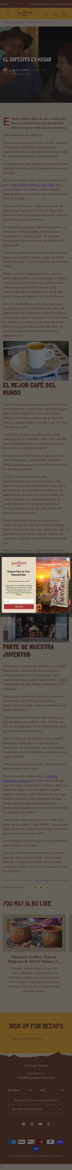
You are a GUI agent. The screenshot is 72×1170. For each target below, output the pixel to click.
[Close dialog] (67, 559)
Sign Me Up (19, 606)
